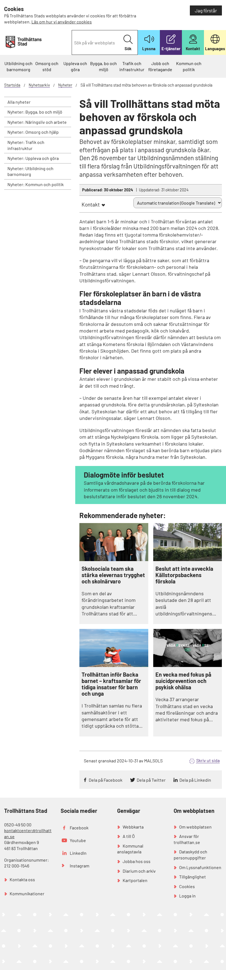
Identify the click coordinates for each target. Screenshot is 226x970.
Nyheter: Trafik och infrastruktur (25, 145)
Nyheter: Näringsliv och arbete (37, 122)
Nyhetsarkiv (39, 84)
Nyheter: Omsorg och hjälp (33, 132)
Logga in (187, 895)
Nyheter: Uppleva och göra (33, 158)
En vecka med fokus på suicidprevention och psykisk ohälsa (183, 680)
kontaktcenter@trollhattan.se (28, 833)
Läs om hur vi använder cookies (61, 21)
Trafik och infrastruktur (131, 66)
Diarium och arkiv (139, 870)
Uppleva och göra (75, 66)
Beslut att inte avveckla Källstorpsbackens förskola (184, 575)
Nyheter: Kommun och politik (35, 184)
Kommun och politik (188, 66)
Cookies (187, 886)
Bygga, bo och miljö (103, 66)
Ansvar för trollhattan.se (187, 839)
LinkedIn (78, 853)
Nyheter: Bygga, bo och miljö (34, 111)
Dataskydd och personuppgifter (190, 854)
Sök (128, 48)
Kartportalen (135, 880)
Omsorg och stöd (46, 66)
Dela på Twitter (151, 780)
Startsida (12, 84)
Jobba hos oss (136, 861)
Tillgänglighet (192, 876)
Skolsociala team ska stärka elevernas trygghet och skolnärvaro (113, 575)
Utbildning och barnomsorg (18, 66)
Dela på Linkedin (195, 780)
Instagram (79, 865)
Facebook (79, 827)
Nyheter (65, 84)
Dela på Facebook (105, 780)
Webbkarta (133, 826)
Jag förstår (206, 10)
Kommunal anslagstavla (130, 848)
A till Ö (129, 836)
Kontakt (91, 204)
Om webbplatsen (195, 826)
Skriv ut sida (208, 760)
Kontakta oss (22, 879)
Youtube (78, 840)
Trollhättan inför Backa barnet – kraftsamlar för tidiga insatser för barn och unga (111, 684)
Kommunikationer (27, 893)
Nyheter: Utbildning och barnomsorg (30, 171)
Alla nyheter (19, 101)
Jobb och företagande (160, 66)
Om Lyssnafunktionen (200, 867)
